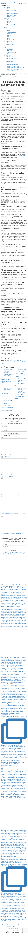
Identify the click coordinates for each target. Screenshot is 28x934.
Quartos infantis (11, 24)
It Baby (9, 36)
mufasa (22, 932)
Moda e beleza (8, 41)
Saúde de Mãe (11, 16)
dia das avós (19, 360)
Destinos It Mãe (11, 57)
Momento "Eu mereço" (13, 13)
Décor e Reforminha (12, 53)
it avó (23, 362)
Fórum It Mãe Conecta (13, 64)
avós (8, 360)
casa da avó (13, 360)
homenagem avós (5, 362)
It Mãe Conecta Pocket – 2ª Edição (15, 67)
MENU (4, 3)
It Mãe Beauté (10, 46)
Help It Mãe (10, 61)
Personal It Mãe (11, 44)
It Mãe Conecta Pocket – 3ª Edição (15, 69)
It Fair (8, 63)
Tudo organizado (11, 52)
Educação (9, 33)
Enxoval (9, 21)
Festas (9, 35)
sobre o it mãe (4, 925)
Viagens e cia (7, 55)
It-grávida (6, 18)
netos (2, 363)
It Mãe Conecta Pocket (13, 66)
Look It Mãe (10, 43)
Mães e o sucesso (11, 12)
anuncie (9, 926)
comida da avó (22, 155)
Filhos (5, 27)
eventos (6, 60)
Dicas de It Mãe (11, 9)
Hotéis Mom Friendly (12, 58)
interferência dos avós (16, 362)
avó (5, 360)
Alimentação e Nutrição (13, 29)
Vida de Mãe (7, 7)
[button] (4, 6)
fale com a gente (16, 926)
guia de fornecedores (9, 70)
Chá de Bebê (10, 19)
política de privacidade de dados (17, 925)
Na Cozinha (10, 50)
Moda (8, 23)
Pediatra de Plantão (12, 40)
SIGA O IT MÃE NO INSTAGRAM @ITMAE (14, 552)
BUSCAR (14, 550)
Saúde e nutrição (11, 26)
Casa (5, 47)
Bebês (8, 30)
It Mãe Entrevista (11, 10)
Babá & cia (10, 49)
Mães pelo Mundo (11, 15)
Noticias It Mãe (8, 374)
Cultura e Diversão (12, 32)
